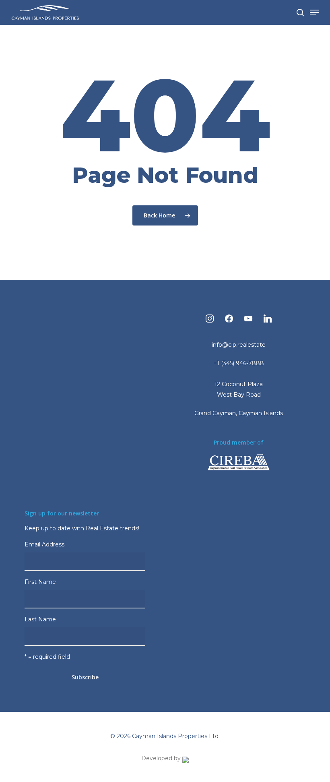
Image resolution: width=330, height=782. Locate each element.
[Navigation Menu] (314, 12)
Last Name (40, 619)
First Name (40, 581)
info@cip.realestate (239, 344)
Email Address (45, 544)
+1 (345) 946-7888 (238, 363)
